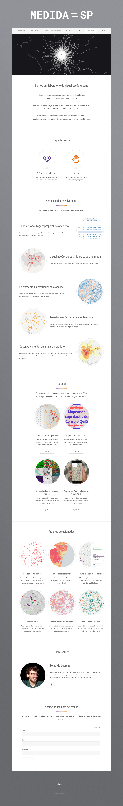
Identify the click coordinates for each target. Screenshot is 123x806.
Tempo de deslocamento (61, 574)
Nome (23, 740)
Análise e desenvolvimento (53, 31)
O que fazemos (34, 31)
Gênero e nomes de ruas (32, 574)
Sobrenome (25, 749)
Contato (102, 31)
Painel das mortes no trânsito (91, 574)
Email (24, 730)
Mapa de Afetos (32, 622)
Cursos (68, 31)
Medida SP (21, 31)
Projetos (78, 31)
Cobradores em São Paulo (90, 622)
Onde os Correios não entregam (61, 622)
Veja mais (47, 451)
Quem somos (91, 31)
